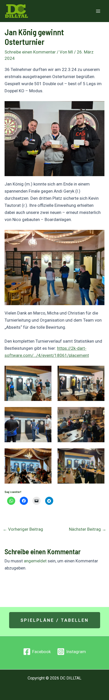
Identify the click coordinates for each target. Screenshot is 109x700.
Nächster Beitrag (87, 529)
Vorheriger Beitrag (23, 529)
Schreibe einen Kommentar (30, 51)
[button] (54, 620)
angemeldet (35, 560)
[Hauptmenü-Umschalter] (98, 11)
